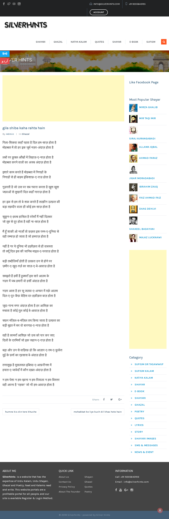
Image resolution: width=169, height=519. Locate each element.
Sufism (150, 41)
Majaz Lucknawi (150, 237)
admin (10, 133)
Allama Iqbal (148, 146)
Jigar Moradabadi (142, 178)
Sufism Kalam (144, 371)
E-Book (134, 41)
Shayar (116, 41)
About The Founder (69, 491)
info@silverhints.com (106, 4)
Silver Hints (103, 514)
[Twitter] (9, 4)
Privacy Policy (67, 486)
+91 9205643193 (137, 4)
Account (98, 12)
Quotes (99, 41)
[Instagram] (19, 4)
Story (139, 431)
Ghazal (58, 41)
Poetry (139, 411)
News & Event (144, 452)
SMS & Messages (146, 445)
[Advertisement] (63, 98)
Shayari (40, 41)
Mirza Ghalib (148, 107)
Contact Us (65, 481)
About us (64, 476)
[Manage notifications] (160, 510)
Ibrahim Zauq (148, 186)
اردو (5, 61)
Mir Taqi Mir (147, 118)
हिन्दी (4, 53)
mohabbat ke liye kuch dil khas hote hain (98, 411)
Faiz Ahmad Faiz (150, 197)
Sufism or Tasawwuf (149, 364)
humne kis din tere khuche (20, 411)
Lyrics (139, 425)
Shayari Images (145, 438)
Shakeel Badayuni (141, 229)
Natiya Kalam (79, 41)
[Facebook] (4, 4)
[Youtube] (14, 4)
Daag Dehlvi (147, 208)
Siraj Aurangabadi (142, 138)
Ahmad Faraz (148, 157)
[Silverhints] (26, 24)
